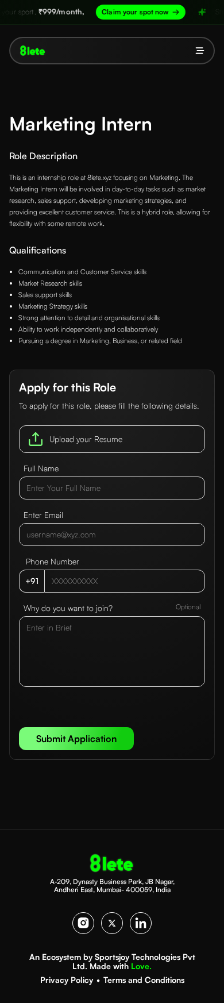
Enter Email (43, 515)
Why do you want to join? (68, 608)
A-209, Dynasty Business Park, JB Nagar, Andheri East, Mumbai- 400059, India (112, 886)
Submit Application (76, 738)
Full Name (41, 468)
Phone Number (52, 561)
